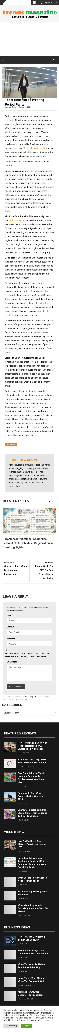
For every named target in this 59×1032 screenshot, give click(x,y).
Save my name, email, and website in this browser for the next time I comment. (27, 655)
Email (10, 626)
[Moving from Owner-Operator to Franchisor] (10, 995)
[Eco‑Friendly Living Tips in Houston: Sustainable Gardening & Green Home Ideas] (10, 777)
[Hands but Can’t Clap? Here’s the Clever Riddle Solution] (10, 763)
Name (10, 615)
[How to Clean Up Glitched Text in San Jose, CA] (10, 940)
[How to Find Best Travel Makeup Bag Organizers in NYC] (10, 845)
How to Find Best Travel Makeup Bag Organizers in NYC (32, 844)
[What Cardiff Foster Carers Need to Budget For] (10, 881)
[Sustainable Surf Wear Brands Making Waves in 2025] (10, 797)
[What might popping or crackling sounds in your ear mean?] (10, 909)
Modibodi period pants (34, 148)
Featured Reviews (20, 733)
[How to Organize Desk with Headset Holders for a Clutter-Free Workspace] (10, 746)
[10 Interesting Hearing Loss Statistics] (10, 895)
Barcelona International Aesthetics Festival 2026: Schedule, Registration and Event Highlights (29, 543)
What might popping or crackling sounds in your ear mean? (33, 908)
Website (11, 638)
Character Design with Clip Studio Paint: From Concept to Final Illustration (32, 813)
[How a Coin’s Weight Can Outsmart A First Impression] (10, 954)
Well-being (10, 444)
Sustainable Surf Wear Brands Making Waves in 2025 (30, 796)
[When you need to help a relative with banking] (10, 968)
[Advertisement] (29, 39)
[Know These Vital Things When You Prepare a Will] (10, 982)
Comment (12, 661)
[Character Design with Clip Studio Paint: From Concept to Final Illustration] (10, 813)
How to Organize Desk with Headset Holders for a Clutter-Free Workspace (32, 745)
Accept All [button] (26, 1025)
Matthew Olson (10, 107)
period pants (15, 220)
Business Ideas (17, 927)
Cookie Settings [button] (11, 1025)
